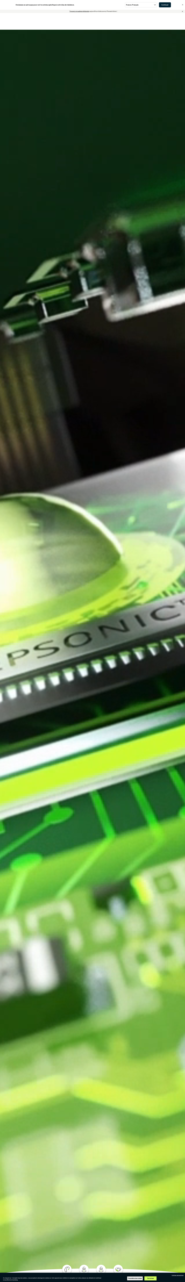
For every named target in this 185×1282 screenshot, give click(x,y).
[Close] (182, 11)
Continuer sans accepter (178, 1275)
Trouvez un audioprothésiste (79, 11)
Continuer (165, 5)
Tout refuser (150, 1278)
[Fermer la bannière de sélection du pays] (182, 5)
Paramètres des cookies (135, 1278)
